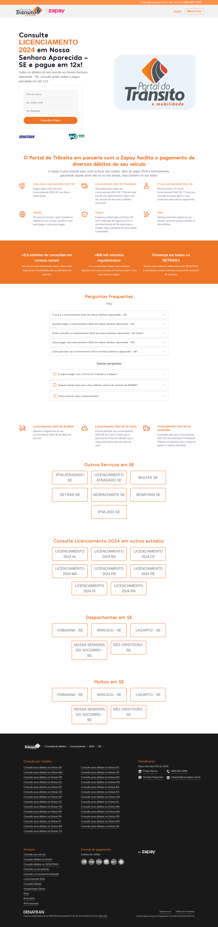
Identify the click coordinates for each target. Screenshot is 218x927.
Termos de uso (165, 912)
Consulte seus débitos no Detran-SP (100, 772)
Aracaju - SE (109, 630)
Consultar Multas (32, 884)
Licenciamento (77, 746)
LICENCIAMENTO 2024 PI (89, 588)
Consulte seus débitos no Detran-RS (100, 777)
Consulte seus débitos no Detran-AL (100, 802)
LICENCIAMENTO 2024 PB (109, 571)
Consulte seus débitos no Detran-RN (100, 782)
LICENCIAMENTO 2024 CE (148, 554)
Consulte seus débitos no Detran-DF (43, 767)
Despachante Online (34, 889)
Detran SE (70, 495)
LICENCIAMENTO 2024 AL (70, 554)
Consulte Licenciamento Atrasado (41, 874)
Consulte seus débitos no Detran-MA (100, 806)
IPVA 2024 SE (109, 512)
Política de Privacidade (185, 912)
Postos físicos (150, 771)
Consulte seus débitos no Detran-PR (43, 777)
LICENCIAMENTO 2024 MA (70, 571)
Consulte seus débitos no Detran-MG (43, 772)
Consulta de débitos (55, 746)
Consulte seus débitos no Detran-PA (43, 816)
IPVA (26, 893)
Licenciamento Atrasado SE (109, 477)
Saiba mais (102, 916)
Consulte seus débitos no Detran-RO (100, 821)
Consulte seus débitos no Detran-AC (43, 802)
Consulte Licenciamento (36, 869)
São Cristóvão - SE (129, 647)
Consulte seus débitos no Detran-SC (43, 782)
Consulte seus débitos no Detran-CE (43, 792)
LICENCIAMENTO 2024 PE (148, 571)
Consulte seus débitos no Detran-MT (43, 811)
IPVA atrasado (31, 903)
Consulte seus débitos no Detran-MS (100, 811)
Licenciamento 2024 (34, 879)
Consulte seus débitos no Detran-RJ (100, 767)
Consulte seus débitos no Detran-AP (43, 797)
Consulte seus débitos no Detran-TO (43, 831)
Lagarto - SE (148, 630)
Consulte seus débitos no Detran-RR (43, 826)
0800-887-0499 (179, 771)
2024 (91, 746)
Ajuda (177, 11)
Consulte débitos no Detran (38, 859)
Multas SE (148, 477)
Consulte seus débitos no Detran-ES (100, 792)
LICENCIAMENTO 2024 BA (109, 554)
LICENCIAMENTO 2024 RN (128, 588)
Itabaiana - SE (70, 630)
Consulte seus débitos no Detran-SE (100, 826)
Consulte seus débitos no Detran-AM (100, 797)
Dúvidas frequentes (153, 777)
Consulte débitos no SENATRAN (41, 864)
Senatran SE (148, 495)
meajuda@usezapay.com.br (186, 777)
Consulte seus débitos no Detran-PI (42, 821)
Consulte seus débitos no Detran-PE (43, 787)
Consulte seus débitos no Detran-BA (100, 787)
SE (99, 746)
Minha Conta (194, 11)
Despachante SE (109, 495)
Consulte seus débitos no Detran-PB (100, 816)
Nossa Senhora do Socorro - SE (89, 650)
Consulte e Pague (51, 120)
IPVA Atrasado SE (70, 477)
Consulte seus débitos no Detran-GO (43, 806)
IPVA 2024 (29, 898)
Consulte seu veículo (35, 854)
